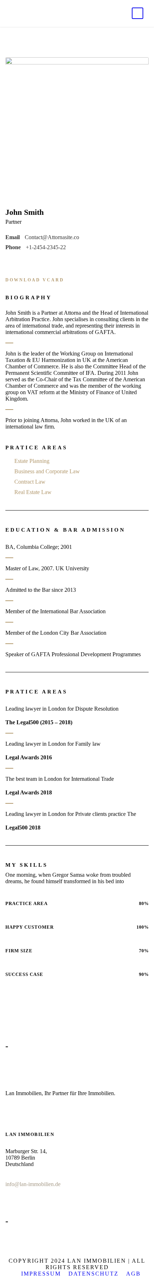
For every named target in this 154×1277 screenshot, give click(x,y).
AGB (133, 1274)
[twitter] (40, 261)
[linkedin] (18, 261)
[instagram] (50, 261)
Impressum (41, 1274)
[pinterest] (29, 261)
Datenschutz (93, 1274)
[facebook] (7, 261)
